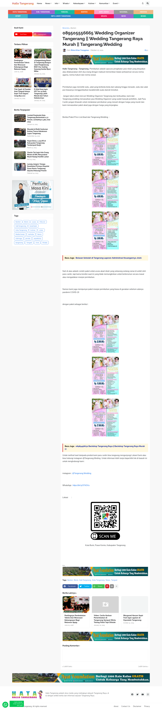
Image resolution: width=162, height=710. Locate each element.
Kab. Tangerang (43, 12)
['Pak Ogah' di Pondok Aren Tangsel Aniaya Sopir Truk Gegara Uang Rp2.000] (23, 82)
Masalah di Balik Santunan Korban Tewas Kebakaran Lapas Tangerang (37, 131)
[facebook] (132, 694)
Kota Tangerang (20, 12)
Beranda (65, 28)
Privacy (147, 706)
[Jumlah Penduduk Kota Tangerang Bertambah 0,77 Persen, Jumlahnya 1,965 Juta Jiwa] (20, 118)
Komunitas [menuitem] (103, 3)
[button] (142, 3)
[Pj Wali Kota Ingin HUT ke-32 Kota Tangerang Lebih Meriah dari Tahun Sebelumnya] (42, 82)
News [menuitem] (47, 3)
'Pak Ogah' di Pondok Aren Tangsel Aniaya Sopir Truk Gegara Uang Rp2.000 (22, 92)
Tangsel (64, 12)
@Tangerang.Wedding (81, 473)
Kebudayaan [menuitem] (78, 3)
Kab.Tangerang (85, 580)
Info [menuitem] (56, 3)
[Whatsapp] (5, 705)
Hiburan (143, 12)
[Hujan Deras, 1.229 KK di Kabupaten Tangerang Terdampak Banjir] (20, 143)
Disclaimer (137, 706)
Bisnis (143, 16)
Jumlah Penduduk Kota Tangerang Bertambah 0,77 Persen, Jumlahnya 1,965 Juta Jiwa (38, 118)
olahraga (19, 238)
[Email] (112, 586)
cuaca (34, 222)
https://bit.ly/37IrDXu (81, 485)
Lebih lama (142, 666)
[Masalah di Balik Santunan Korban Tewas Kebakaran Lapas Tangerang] (20, 132)
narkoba (31, 234)
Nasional (124, 12)
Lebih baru (68, 666)
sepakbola (37, 238)
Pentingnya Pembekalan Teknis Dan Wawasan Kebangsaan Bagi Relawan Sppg (75, 619)
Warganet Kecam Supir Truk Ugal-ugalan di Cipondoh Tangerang (133, 617)
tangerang (19, 243)
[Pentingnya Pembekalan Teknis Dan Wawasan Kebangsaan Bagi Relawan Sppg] (76, 604)
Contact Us (125, 706)
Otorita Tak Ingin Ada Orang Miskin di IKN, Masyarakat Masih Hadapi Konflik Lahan (38, 154)
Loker (41, 230)
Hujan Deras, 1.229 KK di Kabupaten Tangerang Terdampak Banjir (36, 143)
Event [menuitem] (115, 3)
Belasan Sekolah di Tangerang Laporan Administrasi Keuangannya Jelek (109, 258)
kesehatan (33, 226)
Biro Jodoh (104, 12)
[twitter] (137, 694)
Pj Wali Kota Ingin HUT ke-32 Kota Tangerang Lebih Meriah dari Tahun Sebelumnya (41, 93)
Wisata (104, 16)
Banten (84, 12)
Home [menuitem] (39, 3)
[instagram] (148, 694)
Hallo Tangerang (23, 3)
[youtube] (143, 694)
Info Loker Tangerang (61, 16)
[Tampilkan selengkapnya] (116, 586)
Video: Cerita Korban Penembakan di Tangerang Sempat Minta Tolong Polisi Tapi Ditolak (105, 619)
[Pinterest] (107, 586)
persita (27, 238)
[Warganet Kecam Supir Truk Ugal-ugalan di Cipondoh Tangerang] (134, 604)
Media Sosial (20, 234)
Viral (37, 243)
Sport (18, 16)
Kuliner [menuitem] (91, 3)
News (123, 16)
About (116, 706)
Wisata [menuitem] (66, 3)
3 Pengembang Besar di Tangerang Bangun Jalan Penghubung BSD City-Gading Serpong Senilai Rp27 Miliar (42, 65)
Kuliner (33, 230)
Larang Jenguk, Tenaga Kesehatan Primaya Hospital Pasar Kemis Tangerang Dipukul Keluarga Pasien (38, 167)
